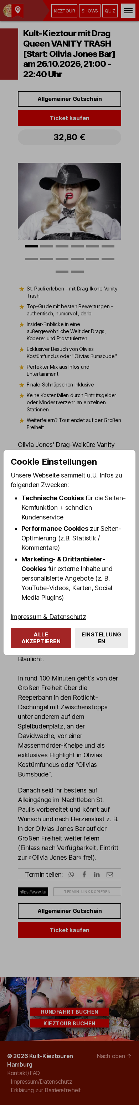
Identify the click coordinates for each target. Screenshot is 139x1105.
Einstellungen (102, 638)
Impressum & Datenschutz (48, 616)
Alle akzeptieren (41, 638)
